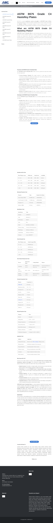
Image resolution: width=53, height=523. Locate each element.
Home (21, 6)
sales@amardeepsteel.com (7, 485)
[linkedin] (37, 461)
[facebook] (28, 461)
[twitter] (31, 461)
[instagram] (33, 461)
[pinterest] (39, 461)
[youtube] (35, 461)
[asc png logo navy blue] (5, 1)
